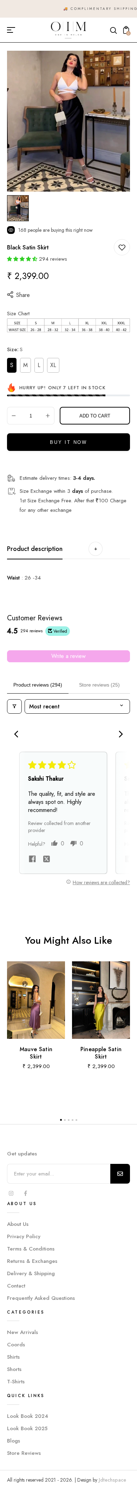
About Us (17, 1224)
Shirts (13, 1357)
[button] (22, 258)
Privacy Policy (23, 1236)
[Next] (118, 734)
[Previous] (18, 734)
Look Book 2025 (27, 1428)
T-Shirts (16, 1381)
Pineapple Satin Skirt (101, 1053)
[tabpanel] (19, 208)
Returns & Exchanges (32, 1261)
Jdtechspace (112, 1479)
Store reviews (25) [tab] (99, 685)
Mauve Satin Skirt (36, 1053)
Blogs (13, 1441)
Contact (16, 1286)
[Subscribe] (120, 1174)
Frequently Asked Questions (41, 1298)
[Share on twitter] (46, 860)
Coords (16, 1344)
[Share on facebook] (32, 860)
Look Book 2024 (27, 1416)
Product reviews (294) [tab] (37, 685)
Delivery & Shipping (31, 1273)
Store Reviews (24, 1453)
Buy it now (68, 442)
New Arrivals (22, 1332)
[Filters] (14, 706)
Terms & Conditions (30, 1249)
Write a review (68, 656)
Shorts (14, 1369)
